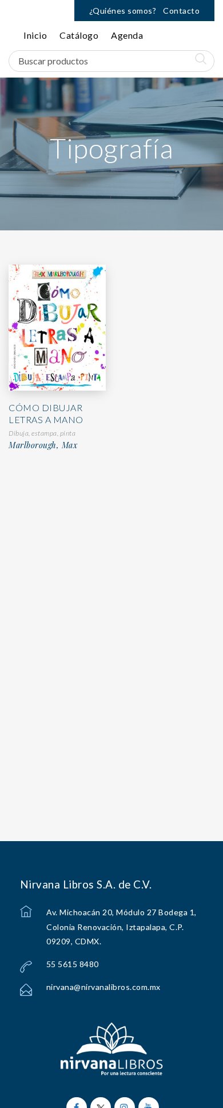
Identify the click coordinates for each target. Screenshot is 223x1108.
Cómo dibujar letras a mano (46, 413)
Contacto (181, 10)
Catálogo (78, 35)
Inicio (35, 35)
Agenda (127, 35)
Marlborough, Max (43, 445)
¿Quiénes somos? (123, 10)
